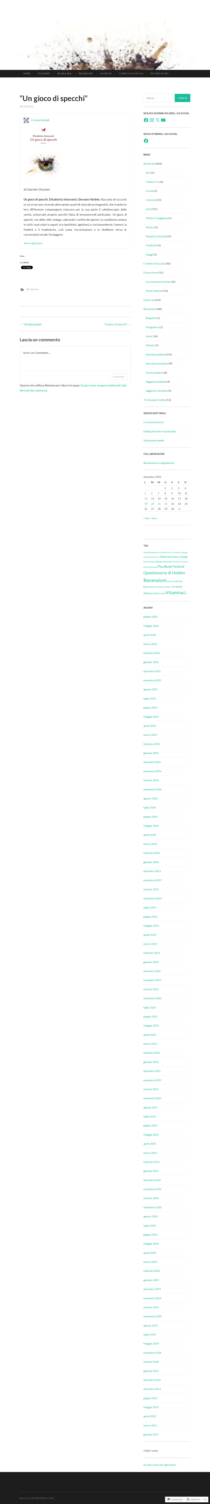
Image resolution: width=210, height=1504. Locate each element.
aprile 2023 (149, 934)
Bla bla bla (64, 73)
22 (165, 503)
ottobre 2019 (151, 1307)
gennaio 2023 (151, 962)
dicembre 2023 (152, 871)
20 (152, 503)
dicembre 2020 (152, 1180)
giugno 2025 (150, 707)
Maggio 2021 (151, 1134)
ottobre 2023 (151, 889)
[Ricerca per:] (166, 98)
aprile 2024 (149, 834)
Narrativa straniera (156, 363)
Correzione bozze (153, 422)
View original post (33, 243)
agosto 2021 (150, 1107)
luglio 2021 (149, 1116)
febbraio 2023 (151, 952)
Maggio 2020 (151, 1243)
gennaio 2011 (151, 1434)
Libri (148, 209)
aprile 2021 (149, 1143)
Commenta (118, 376)
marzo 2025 (150, 734)
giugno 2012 (150, 1398)
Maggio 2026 (151, 625)
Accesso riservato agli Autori (159, 1464)
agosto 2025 (150, 689)
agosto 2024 (150, 798)
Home (26, 73)
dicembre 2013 (152, 1388)
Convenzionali (40, 120)
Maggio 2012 (151, 1407)
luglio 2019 (149, 1334)
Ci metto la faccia (131, 73)
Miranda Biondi (150, 567)
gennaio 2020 (151, 1280)
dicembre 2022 (152, 971)
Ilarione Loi (155, 557)
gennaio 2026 (151, 662)
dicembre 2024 (152, 761)
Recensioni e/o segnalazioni (158, 462)
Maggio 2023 (151, 925)
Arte (148, 172)
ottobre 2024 (151, 780)
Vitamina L (176, 592)
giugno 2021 (150, 1125)
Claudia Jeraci (166, 552)
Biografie (151, 317)
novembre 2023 (152, 880)
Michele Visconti (180, 562)
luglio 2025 (149, 698)
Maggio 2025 (151, 716)
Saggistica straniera (157, 390)
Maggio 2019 (151, 1343)
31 (179, 508)
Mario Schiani (149, 562)
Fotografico (152, 327)
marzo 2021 (150, 1152)
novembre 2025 (152, 680)
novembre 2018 (152, 1352)
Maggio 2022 (151, 1025)
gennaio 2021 (151, 1170)
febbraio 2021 (151, 1161)
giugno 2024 (150, 816)
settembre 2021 (152, 1098)
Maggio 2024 (151, 825)
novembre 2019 (152, 1298)
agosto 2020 (150, 1216)
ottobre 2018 (151, 1361)
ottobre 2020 (151, 1198)
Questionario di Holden (164, 572)
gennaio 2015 (151, 1370)
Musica (150, 227)
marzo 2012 (150, 1425)
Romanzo (171, 581)
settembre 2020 (152, 1207)
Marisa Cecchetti (164, 561)
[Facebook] (146, 120)
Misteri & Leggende (157, 218)
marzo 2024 (150, 843)
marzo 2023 (150, 943)
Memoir (150, 345)
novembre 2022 (152, 980)
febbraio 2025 (151, 743)
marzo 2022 (150, 1043)
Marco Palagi (180, 556)
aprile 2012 (149, 1416)
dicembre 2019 (152, 1289)
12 (145, 498)
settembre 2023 (152, 898)
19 (145, 503)
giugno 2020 (150, 1234)
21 (159, 503)
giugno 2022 (150, 1016)
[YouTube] (163, 120)
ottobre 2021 (151, 1089)
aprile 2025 (149, 725)
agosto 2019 (150, 1325)
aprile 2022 (149, 1034)
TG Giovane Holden (154, 399)
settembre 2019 (152, 1316)
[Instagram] (151, 120)
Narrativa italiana (155, 354)
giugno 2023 (150, 916)
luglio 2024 (149, 807)
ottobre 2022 (151, 989)
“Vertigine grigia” (31, 324)
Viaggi (149, 254)
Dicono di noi (159, 73)
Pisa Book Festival (170, 566)
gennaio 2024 (151, 862)
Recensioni (86, 73)
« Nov (146, 518)
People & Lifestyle (156, 236)
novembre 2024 (152, 771)
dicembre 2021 (152, 1070)
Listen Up (106, 73)
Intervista (166, 556)
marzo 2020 (150, 1261)
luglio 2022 (149, 1007)
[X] (157, 120)
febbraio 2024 (151, 852)
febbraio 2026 (151, 653)
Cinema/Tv (152, 181)
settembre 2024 (152, 789)
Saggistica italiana (156, 381)
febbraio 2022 (151, 1052)
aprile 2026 (149, 634)
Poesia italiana (154, 372)
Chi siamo (44, 73)
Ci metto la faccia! (153, 263)
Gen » (154, 518)
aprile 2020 (149, 1252)
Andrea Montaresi (151, 552)
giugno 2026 (150, 616)
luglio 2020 (149, 1225)
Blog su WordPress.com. (37, 1498)
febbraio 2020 (151, 1270)
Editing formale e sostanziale (159, 431)
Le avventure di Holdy (158, 281)
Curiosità (151, 199)
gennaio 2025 (151, 752)
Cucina (149, 190)
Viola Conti (159, 593)
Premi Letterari (154, 290)
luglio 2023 (149, 907)
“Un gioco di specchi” (117, 324)
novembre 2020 (152, 1189)
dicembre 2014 (152, 1379)
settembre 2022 (152, 998)
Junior (149, 336)
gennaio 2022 (151, 1061)
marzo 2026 (150, 644)
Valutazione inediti (153, 440)
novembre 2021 (152, 1080)
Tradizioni (151, 245)
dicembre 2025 (152, 671)
